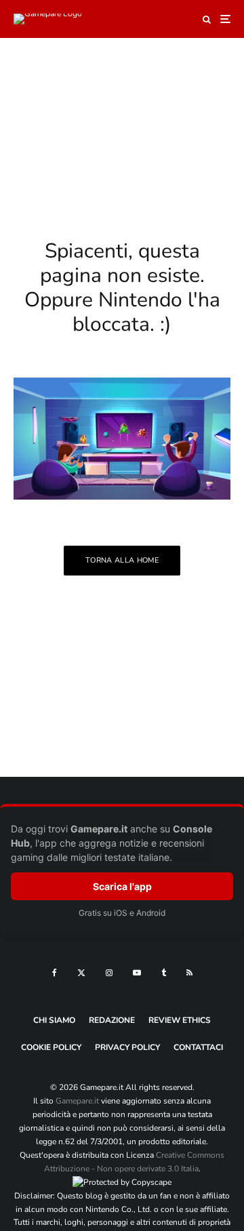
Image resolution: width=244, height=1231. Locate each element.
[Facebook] (54, 972)
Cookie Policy (51, 1047)
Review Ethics (179, 1020)
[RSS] (189, 972)
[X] (81, 972)
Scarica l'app (122, 886)
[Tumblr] (163, 972)
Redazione (112, 1020)
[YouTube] (137, 972)
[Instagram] (109, 972)
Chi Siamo (54, 1020)
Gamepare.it (77, 1100)
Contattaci (198, 1047)
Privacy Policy (127, 1047)
